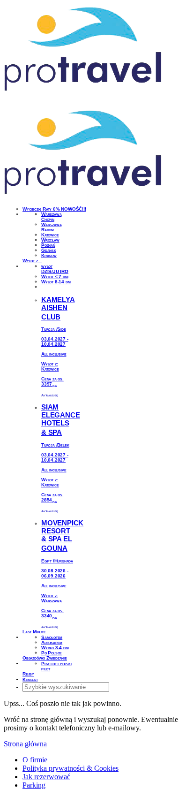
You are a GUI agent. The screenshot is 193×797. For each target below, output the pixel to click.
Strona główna (25, 744)
